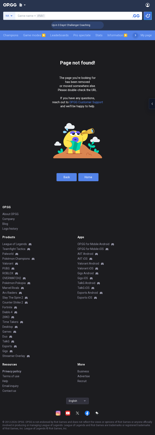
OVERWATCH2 (11, 278)
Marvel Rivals (10, 287)
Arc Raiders (9, 292)
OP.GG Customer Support (86, 102)
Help (5, 381)
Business (83, 371)
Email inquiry (10, 386)
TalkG (5, 341)
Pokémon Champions (16, 258)
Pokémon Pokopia (14, 283)
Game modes (34, 35)
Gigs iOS (83, 278)
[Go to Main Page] (10, 4)
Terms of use (10, 376)
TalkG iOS (84, 287)
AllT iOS (83, 258)
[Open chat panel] (152, 104)
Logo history (10, 228)
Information (117, 35)
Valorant (7, 263)
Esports (7, 346)
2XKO (5, 317)
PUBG (6, 268)
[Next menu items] (135, 35)
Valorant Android (88, 263)
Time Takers (10, 322)
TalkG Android (86, 283)
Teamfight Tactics (13, 249)
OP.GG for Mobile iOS (91, 249)
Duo (4, 336)
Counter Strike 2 (12, 302)
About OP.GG (10, 214)
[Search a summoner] (136, 16)
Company (8, 219)
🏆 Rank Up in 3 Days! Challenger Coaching (63, 25)
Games (7, 331)
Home (88, 177)
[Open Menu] (147, 5)
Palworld (8, 253)
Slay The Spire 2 (12, 297)
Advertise (84, 376)
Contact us (9, 390)
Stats (99, 35)
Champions (10, 35)
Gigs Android (86, 273)
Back (67, 177)
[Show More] (22, 5)
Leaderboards (59, 35)
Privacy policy (11, 371)
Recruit (82, 381)
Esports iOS (85, 297)
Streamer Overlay (13, 356)
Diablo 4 (7, 312)
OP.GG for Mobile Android (93, 244)
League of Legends (14, 244)
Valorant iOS (85, 268)
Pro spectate (82, 35)
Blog (5, 223)
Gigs (5, 351)
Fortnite (7, 307)
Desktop (7, 326)
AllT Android (85, 253)
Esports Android (88, 292)
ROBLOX (7, 273)
